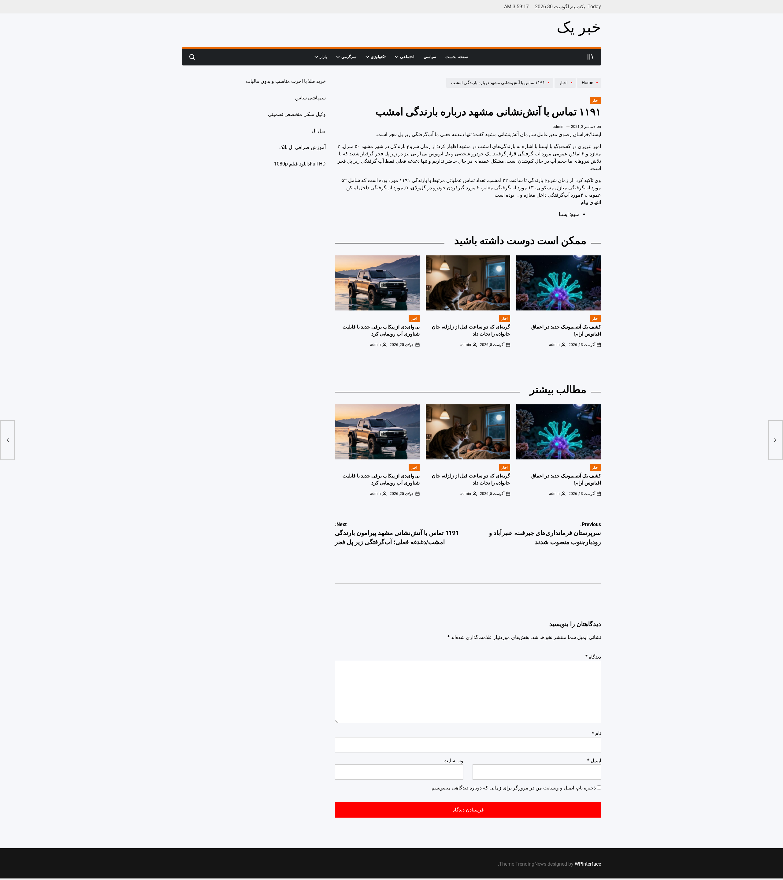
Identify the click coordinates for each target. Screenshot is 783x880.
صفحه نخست (456, 56)
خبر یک (579, 27)
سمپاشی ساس (310, 98)
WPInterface (588, 864)
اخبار (595, 100)
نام (596, 733)
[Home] (588, 87)
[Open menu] (590, 57)
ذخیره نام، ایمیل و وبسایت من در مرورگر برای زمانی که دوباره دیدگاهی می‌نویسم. (513, 788)
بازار (323, 56)
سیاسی (430, 56)
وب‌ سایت (453, 760)
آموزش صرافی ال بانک (302, 147)
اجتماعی (407, 56)
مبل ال (319, 131)
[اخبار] (564, 87)
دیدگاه (593, 657)
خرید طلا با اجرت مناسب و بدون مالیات (286, 81)
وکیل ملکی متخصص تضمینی (297, 114)
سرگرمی (348, 56)
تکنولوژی (378, 56)
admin (558, 126)
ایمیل (594, 760)
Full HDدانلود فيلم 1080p (300, 164)
